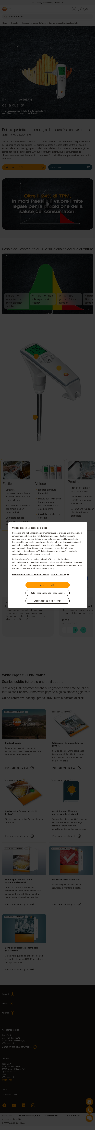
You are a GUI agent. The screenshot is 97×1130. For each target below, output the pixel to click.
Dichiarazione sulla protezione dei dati (30, 574)
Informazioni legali (60, 574)
